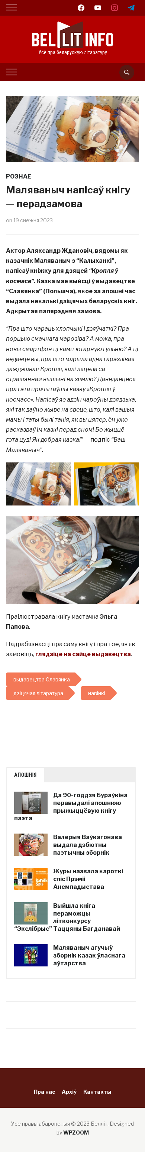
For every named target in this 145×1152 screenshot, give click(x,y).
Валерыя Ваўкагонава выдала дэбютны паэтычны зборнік (87, 845)
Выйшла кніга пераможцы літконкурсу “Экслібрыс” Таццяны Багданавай (67, 917)
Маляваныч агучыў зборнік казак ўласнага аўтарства (89, 955)
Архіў (69, 1092)
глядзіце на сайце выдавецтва (83, 654)
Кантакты (97, 1092)
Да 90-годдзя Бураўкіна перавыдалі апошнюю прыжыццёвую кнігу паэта (71, 807)
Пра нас (44, 1092)
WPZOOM (76, 1132)
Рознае (18, 176)
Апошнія (25, 775)
